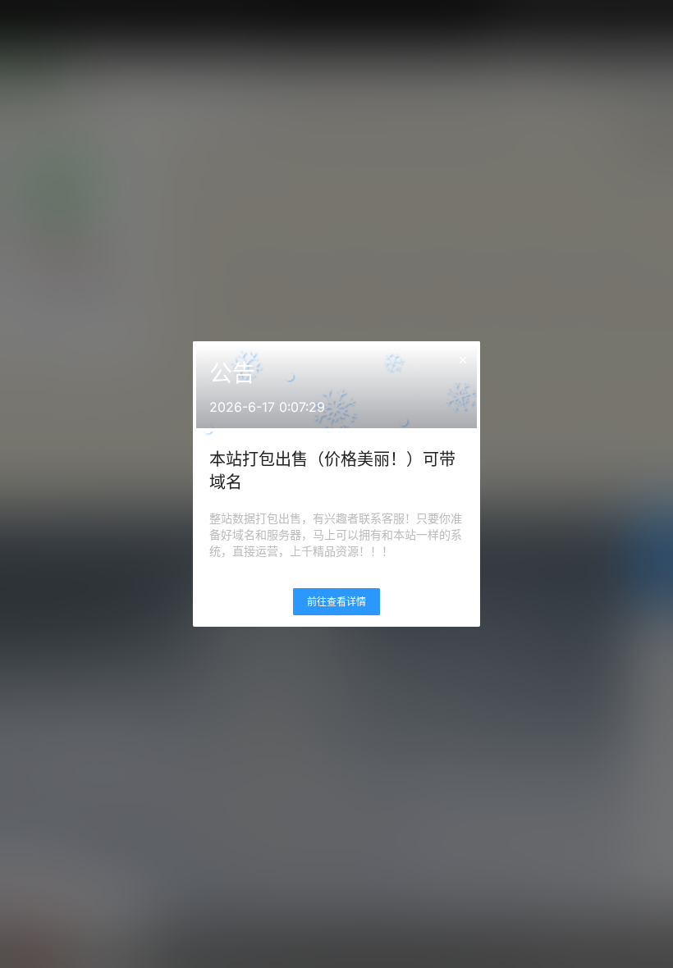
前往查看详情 (336, 602)
